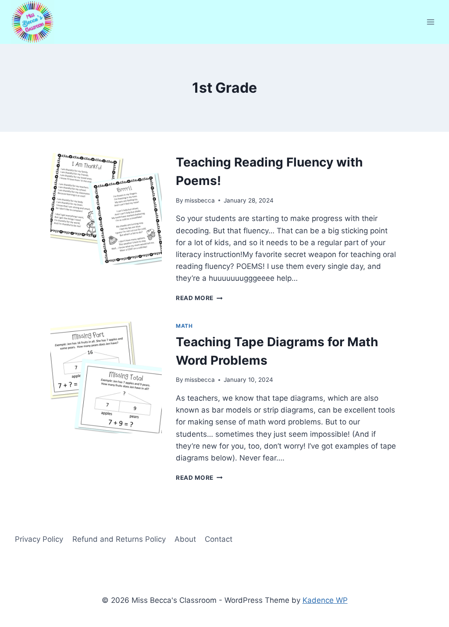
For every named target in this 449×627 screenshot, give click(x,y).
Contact (218, 539)
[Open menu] (430, 22)
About (185, 539)
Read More (199, 297)
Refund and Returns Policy (119, 539)
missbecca (200, 200)
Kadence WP (325, 600)
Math (184, 326)
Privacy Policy (39, 539)
